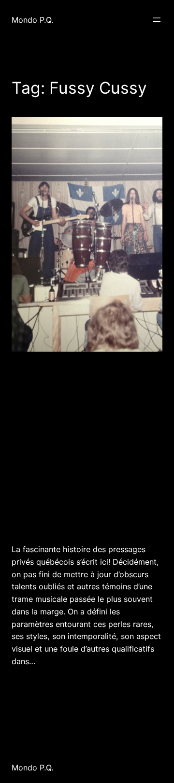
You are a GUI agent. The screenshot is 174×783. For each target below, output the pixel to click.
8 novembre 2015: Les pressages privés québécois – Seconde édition (69, 446)
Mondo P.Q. (32, 20)
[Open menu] (156, 20)
